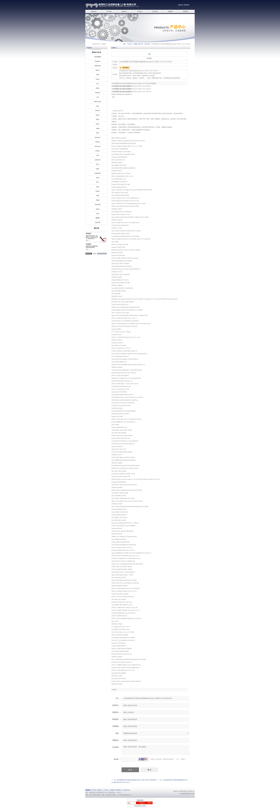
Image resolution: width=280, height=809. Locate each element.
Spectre (98, 115)
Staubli (97, 200)
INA (97, 182)
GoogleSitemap (126, 790)
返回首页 (180, 5)
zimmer (98, 209)
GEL (97, 83)
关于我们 (109, 11)
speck (97, 186)
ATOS (97, 177)
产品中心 (139, 11)
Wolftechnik (97, 66)
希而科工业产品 (138, 44)
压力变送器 (97, 57)
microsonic (97, 146)
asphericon (97, 160)
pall (98, 97)
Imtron (97, 124)
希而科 (98, 218)
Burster (98, 70)
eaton (97, 106)
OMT (97, 74)
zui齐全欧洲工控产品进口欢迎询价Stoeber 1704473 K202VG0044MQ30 (136, 780)
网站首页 (93, 11)
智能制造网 (140, 800)
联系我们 (186, 5)
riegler (97, 168)
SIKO (97, 119)
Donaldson (97, 61)
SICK (97, 133)
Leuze (97, 213)
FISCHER (97, 204)
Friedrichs (97, 92)
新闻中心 (124, 11)
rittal (97, 155)
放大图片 (149, 58)
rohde (97, 195)
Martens (97, 142)
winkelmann (97, 173)
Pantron (98, 191)
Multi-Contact (97, 101)
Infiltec (97, 88)
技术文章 (155, 11)
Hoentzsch (97, 137)
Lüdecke (97, 151)
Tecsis (97, 164)
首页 (124, 44)
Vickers (98, 79)
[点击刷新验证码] (143, 759)
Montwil (97, 110)
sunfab (97, 128)
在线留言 (170, 11)
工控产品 (147, 44)
